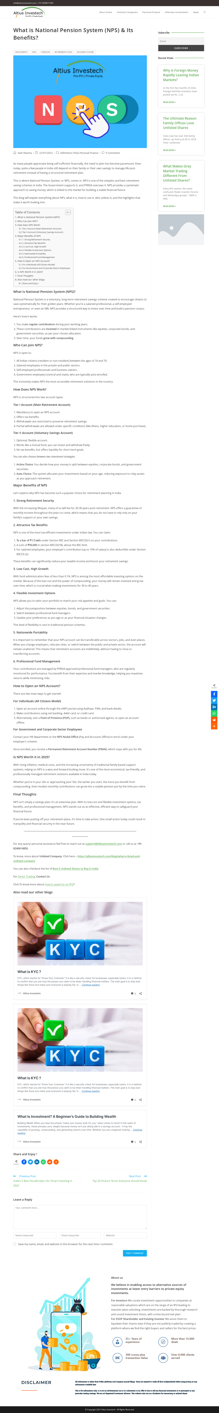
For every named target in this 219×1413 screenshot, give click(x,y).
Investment (21, 52)
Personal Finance (89, 152)
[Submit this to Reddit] (49, 1161)
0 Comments (113, 152)
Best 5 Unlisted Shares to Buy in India (75, 868)
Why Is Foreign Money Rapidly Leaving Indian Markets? (181, 75)
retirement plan (63, 52)
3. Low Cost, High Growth (34, 246)
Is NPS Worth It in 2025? (30, 271)
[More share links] (56, 1161)
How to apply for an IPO (59, 884)
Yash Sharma (24, 152)
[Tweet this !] (30, 1161)
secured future (85, 52)
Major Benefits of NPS (29, 235)
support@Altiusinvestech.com (103, 844)
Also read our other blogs (31, 279)
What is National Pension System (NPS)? (38, 217)
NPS (34, 52)
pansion (45, 52)
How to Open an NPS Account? (33, 260)
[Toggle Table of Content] (66, 212)
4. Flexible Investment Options (36, 250)
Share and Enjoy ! (30, 283)
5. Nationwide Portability (34, 253)
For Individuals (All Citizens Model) (38, 264)
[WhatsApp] (43, 1161)
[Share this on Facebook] (24, 1161)
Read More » (169, 102)
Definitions (66, 152)
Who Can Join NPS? (27, 221)
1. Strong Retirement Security (36, 239)
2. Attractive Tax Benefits (34, 243)
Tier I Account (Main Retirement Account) (41, 228)
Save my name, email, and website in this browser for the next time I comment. (65, 1244)
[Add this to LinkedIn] (36, 1161)
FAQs (76, 152)
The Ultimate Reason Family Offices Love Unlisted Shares (179, 123)
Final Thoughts (25, 275)
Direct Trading (26, 876)
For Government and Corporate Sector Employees (46, 268)
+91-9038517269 (45, 3)
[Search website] (204, 12)
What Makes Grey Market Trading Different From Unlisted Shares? (177, 173)
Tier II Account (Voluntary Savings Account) (42, 232)
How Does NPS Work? (28, 225)
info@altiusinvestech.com (24, 3)
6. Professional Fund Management (38, 257)
